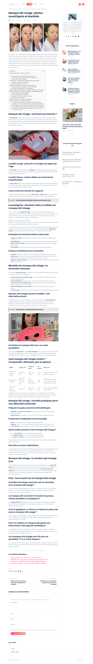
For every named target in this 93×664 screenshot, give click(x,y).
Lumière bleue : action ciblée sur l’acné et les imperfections (24, 77)
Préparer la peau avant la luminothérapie (20, 93)
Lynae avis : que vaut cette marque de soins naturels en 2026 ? (72, 126)
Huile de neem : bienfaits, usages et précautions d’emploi (48, 582)
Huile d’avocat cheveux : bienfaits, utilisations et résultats (18, 582)
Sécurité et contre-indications (18, 97)
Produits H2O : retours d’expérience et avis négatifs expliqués (74, 62)
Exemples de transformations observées (20, 82)
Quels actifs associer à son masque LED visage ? (22, 96)
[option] (72, 120)
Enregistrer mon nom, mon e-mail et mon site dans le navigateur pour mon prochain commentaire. (34, 630)
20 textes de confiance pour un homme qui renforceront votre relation (74, 80)
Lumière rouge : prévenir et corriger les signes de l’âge (23, 76)
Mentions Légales (15, 652)
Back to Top (80, 660)
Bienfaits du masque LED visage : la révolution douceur (23, 85)
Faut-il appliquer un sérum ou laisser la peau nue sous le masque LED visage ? (28, 105)
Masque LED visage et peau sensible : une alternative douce (24, 86)
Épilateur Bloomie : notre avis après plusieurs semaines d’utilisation (74, 53)
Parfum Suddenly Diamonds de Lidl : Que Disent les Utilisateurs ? (74, 70)
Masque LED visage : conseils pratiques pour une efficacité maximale (26, 91)
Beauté (29, 4)
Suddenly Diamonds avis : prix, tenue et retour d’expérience (26, 557)
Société (23, 4)
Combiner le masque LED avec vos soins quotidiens (22, 88)
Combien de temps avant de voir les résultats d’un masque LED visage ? (26, 102)
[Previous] (71, 134)
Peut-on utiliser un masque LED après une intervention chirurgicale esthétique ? (28, 106)
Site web (13, 624)
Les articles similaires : (18, 109)
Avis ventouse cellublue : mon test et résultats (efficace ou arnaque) (28, 563)
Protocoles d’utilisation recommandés (20, 94)
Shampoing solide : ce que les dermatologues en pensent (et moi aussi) (29, 559)
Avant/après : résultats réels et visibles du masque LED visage (24, 80)
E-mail (12, 619)
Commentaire (14, 602)
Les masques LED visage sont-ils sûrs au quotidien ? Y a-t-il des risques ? (27, 108)
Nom (12, 613)
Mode (35, 4)
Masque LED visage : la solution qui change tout (21, 99)
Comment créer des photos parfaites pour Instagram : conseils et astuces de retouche (74, 90)
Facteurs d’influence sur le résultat (19, 83)
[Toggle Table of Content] (43, 71)
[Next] (74, 134)
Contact (42, 4)
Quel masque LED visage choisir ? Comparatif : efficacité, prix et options (27, 90)
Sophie (13, 20)
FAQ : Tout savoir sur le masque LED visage (20, 100)
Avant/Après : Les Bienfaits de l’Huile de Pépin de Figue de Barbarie (28, 561)
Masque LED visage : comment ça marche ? (20, 73)
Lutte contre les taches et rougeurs (19, 79)
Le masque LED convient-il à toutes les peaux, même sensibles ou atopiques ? (28, 103)
